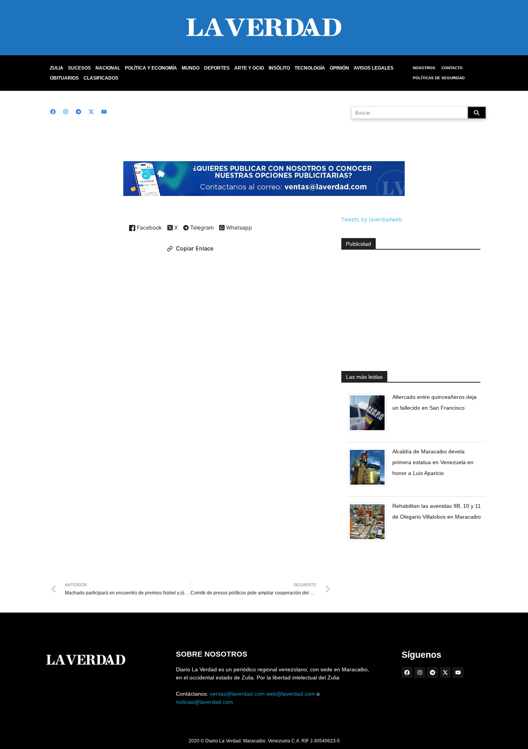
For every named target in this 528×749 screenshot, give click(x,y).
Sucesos (79, 68)
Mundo (190, 68)
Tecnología (310, 68)
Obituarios (64, 78)
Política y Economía (151, 68)
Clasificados (100, 78)
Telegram (201, 228)
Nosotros (424, 68)
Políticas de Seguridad (439, 78)
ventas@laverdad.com (237, 694)
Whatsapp (238, 228)
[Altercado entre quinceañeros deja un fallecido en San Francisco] (370, 432)
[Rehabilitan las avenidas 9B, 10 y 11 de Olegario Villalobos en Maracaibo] (370, 541)
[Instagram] (65, 111)
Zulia (56, 68)
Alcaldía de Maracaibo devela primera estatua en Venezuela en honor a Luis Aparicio (432, 462)
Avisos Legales (373, 68)
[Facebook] (53, 111)
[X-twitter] (91, 111)
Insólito (279, 68)
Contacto (452, 68)
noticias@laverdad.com (204, 702)
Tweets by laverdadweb (371, 219)
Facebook (148, 228)
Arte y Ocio (249, 68)
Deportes (217, 68)
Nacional (107, 68)
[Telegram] (78, 111)
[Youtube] (104, 111)
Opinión (339, 68)
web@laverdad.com (290, 694)
